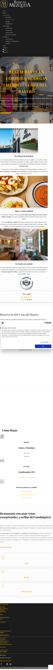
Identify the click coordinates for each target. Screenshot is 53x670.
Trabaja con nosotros (4, 635)
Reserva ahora (5, 113)
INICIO (4, 10)
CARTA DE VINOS (9, 30)
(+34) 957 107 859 (3, 650)
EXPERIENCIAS (6, 37)
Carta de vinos (26, 591)
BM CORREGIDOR (9, 23)
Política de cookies (3, 642)
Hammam (8, 43)
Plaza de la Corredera (26, 497)
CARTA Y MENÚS (6, 26)
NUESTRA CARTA (9, 28)
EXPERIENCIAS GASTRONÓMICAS (12, 41)
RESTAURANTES (6, 15)
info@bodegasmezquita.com (5, 630)
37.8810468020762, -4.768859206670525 (26, 477)
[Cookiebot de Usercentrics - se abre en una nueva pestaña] (45, 323)
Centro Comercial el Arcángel (26, 494)
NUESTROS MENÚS (9, 32)
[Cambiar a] (5, 50)
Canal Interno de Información (6, 644)
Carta (26, 563)
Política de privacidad (4, 641)
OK (43, 346)
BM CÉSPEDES (8, 17)
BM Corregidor (3, 611)
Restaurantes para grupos (5, 657)
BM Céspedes (2, 606)
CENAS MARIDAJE (9, 39)
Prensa (1, 618)
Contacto (5, 47)
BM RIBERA (8, 21)
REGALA (4, 13)
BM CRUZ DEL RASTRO (10, 19)
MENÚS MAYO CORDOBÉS (11, 34)
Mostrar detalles (45, 342)
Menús (26, 577)
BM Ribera (2, 609)
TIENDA (4, 45)
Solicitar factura (3, 638)
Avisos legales (2, 639)
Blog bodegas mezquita (4, 617)
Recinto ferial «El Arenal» (26, 491)
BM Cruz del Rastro (4, 608)
